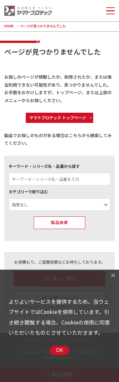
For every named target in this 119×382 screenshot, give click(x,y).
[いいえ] (112, 275)
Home (9, 25)
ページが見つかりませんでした (43, 25)
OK (59, 350)
